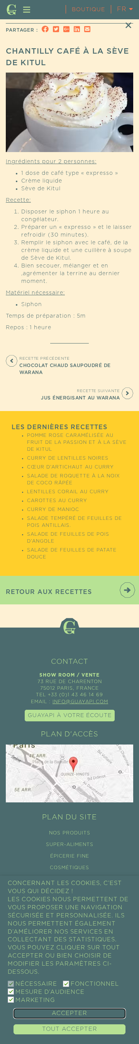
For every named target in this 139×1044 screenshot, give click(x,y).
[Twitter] (57, 30)
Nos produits (69, 833)
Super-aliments (69, 844)
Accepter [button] (69, 1013)
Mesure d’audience (50, 992)
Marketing (35, 1000)
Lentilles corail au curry (68, 491)
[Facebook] (46, 30)
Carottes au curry (57, 500)
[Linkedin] (78, 30)
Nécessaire (36, 984)
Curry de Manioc (53, 509)
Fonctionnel (95, 984)
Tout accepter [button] (69, 1029)
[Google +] (67, 30)
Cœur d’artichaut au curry (70, 467)
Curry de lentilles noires (67, 458)
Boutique (88, 9)
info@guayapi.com (80, 701)
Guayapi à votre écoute (70, 715)
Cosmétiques (69, 867)
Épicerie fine (69, 856)
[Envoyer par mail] (88, 30)
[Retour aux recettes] (128, 25)
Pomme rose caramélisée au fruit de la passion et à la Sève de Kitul (77, 442)
